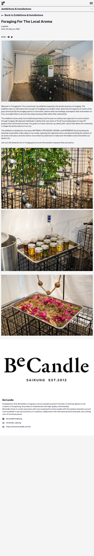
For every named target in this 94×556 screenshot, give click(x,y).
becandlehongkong (14, 419)
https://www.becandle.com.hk (18, 427)
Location (4, 26)
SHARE (3, 37)
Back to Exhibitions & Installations (24, 15)
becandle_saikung (13, 423)
